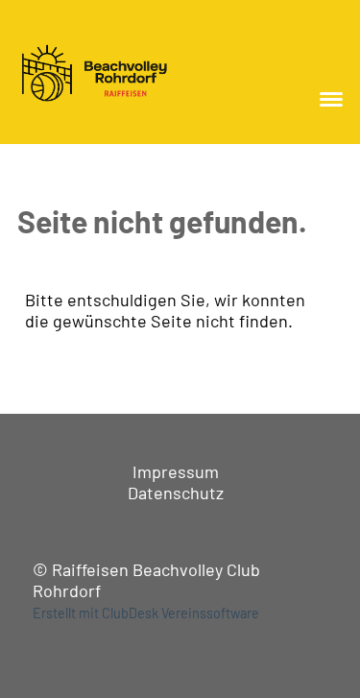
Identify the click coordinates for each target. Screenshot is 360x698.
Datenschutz (176, 492)
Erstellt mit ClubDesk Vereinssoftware (146, 613)
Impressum (175, 471)
